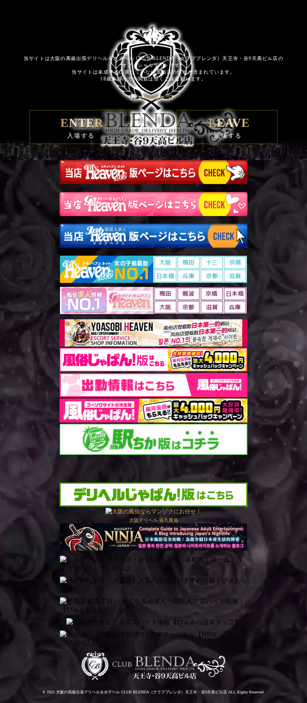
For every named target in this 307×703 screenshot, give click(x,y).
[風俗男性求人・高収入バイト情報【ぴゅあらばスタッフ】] (153, 622)
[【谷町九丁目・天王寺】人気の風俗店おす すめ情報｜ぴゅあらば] (153, 585)
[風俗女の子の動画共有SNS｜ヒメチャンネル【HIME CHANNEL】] (153, 639)
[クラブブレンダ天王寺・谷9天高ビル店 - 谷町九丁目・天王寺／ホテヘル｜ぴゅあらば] (153, 564)
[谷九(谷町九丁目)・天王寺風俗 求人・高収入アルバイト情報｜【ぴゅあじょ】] (153, 605)
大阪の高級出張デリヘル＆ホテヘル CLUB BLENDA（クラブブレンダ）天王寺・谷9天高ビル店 (141, 692)
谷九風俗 (168, 520)
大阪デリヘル (143, 520)
